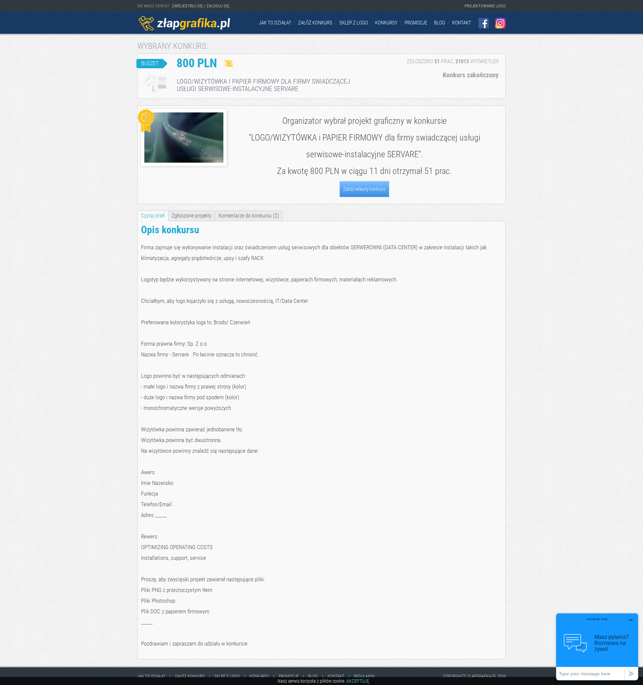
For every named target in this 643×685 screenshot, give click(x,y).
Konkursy (386, 23)
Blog (439, 23)
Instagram (500, 23)
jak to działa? (275, 23)
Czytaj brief (153, 215)
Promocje (416, 23)
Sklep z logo (353, 23)
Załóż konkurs (315, 23)
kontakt (461, 23)
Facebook (483, 23)
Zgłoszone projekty (192, 215)
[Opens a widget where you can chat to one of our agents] (597, 647)
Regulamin (364, 676)
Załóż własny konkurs (364, 189)
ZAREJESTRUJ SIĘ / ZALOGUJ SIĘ (200, 5)
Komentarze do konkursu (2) (249, 215)
